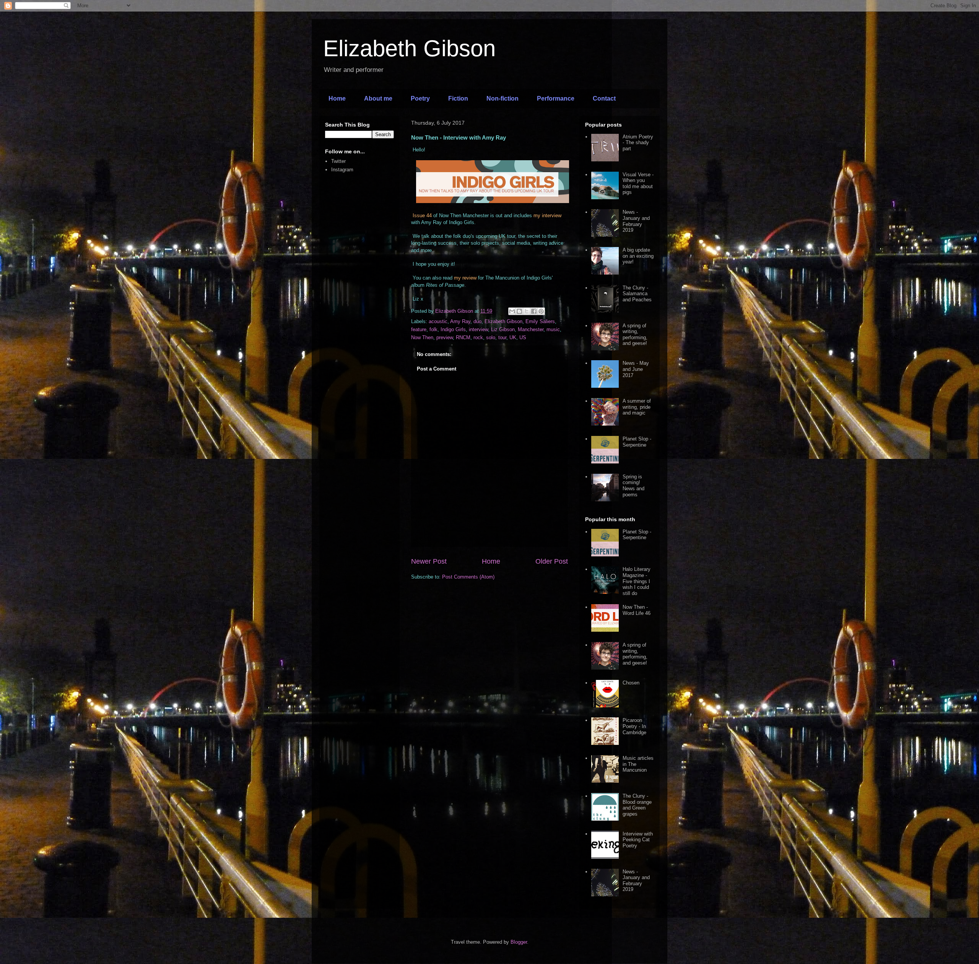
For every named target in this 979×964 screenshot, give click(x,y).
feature (418, 329)
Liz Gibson (503, 329)
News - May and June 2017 (636, 369)
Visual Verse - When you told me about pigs (638, 183)
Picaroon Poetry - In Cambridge (634, 726)
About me (378, 98)
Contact (604, 98)
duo (477, 321)
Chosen (631, 683)
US (522, 337)
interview (478, 329)
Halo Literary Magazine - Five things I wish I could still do (636, 581)
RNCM (463, 337)
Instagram (342, 169)
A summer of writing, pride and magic (637, 407)
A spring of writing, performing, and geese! (635, 334)
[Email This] (512, 311)
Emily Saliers (540, 321)
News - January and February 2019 (636, 221)
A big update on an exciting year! (638, 256)
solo (490, 337)
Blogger (519, 942)
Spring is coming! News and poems (633, 485)
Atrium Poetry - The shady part (638, 142)
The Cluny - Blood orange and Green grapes (637, 805)
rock (478, 337)
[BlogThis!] (519, 311)
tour (502, 337)
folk (433, 329)
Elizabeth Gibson (409, 48)
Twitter (338, 161)
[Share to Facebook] (534, 311)
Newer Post (429, 561)
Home (337, 98)
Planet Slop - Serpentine (637, 442)
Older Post (551, 561)
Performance (555, 98)
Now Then (422, 337)
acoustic (438, 321)
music (553, 329)
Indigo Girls (453, 329)
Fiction (458, 98)
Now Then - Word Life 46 (636, 610)
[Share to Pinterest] (541, 311)
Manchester (530, 329)
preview (444, 337)
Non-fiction (502, 98)
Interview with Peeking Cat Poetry (638, 840)
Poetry (420, 98)
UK (512, 337)
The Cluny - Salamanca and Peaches (637, 293)
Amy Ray (460, 321)
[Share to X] (526, 311)
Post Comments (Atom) (468, 577)
